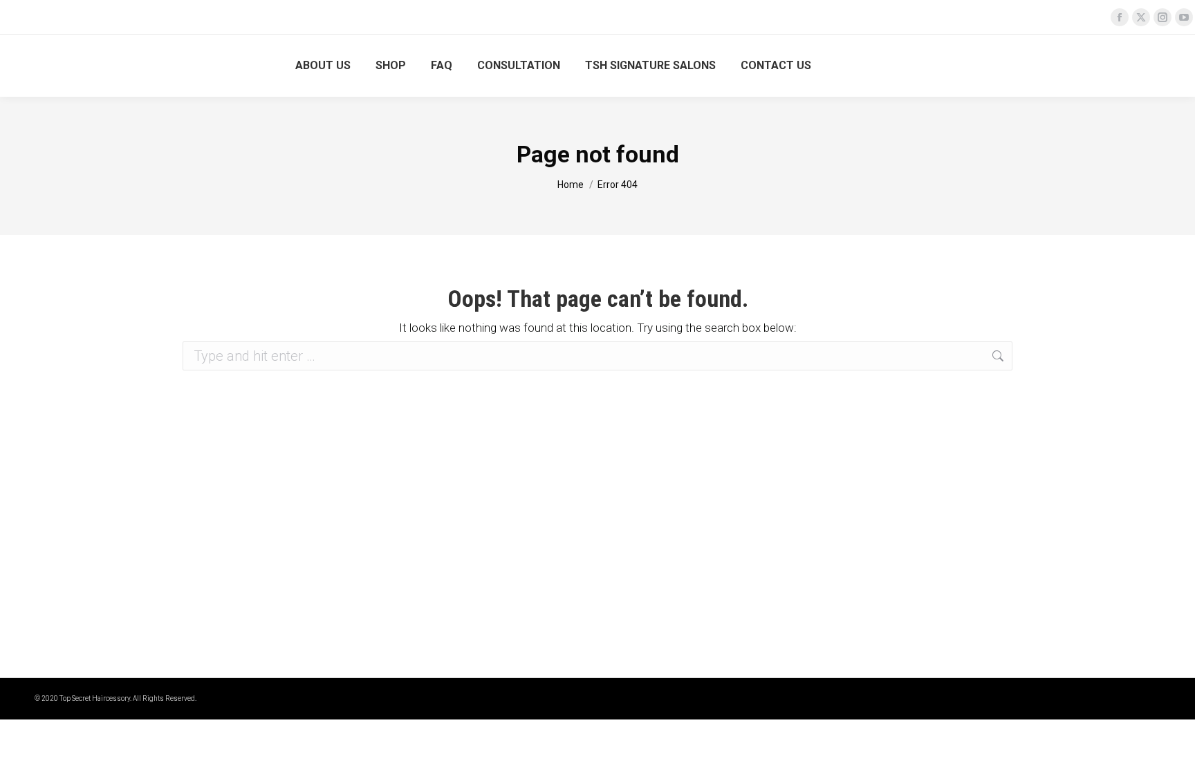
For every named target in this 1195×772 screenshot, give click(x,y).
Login (1150, 66)
